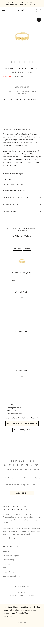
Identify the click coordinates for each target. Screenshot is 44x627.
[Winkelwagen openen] (41, 10)
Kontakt (6, 552)
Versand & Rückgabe (11, 556)
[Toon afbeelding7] (27, 62)
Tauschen (17, 248)
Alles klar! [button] (22, 623)
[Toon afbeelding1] (11, 62)
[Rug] (7, 61)
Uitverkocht (22, 87)
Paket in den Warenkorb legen (22, 423)
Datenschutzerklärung (11, 576)
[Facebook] (4, 538)
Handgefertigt (11, 204)
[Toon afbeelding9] (32, 62)
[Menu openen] (3, 10)
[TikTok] (15, 538)
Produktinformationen (16, 129)
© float (22, 592)
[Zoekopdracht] (31, 10)
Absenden (22, 493)
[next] (41, 109)
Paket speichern (22, 430)
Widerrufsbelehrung (10, 572)
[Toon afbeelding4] (19, 62)
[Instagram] (9, 538)
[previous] (3, 109)
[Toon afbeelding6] (24, 62)
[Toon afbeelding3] (16, 62)
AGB (4, 568)
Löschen (27, 248)
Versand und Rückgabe (16, 197)
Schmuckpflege (9, 560)
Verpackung (10, 211)
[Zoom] (39, 20)
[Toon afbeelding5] (22, 62)
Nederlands (21, 587)
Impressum (7, 564)
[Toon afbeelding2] (14, 62)
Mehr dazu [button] (8, 616)
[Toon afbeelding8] (29, 62)
